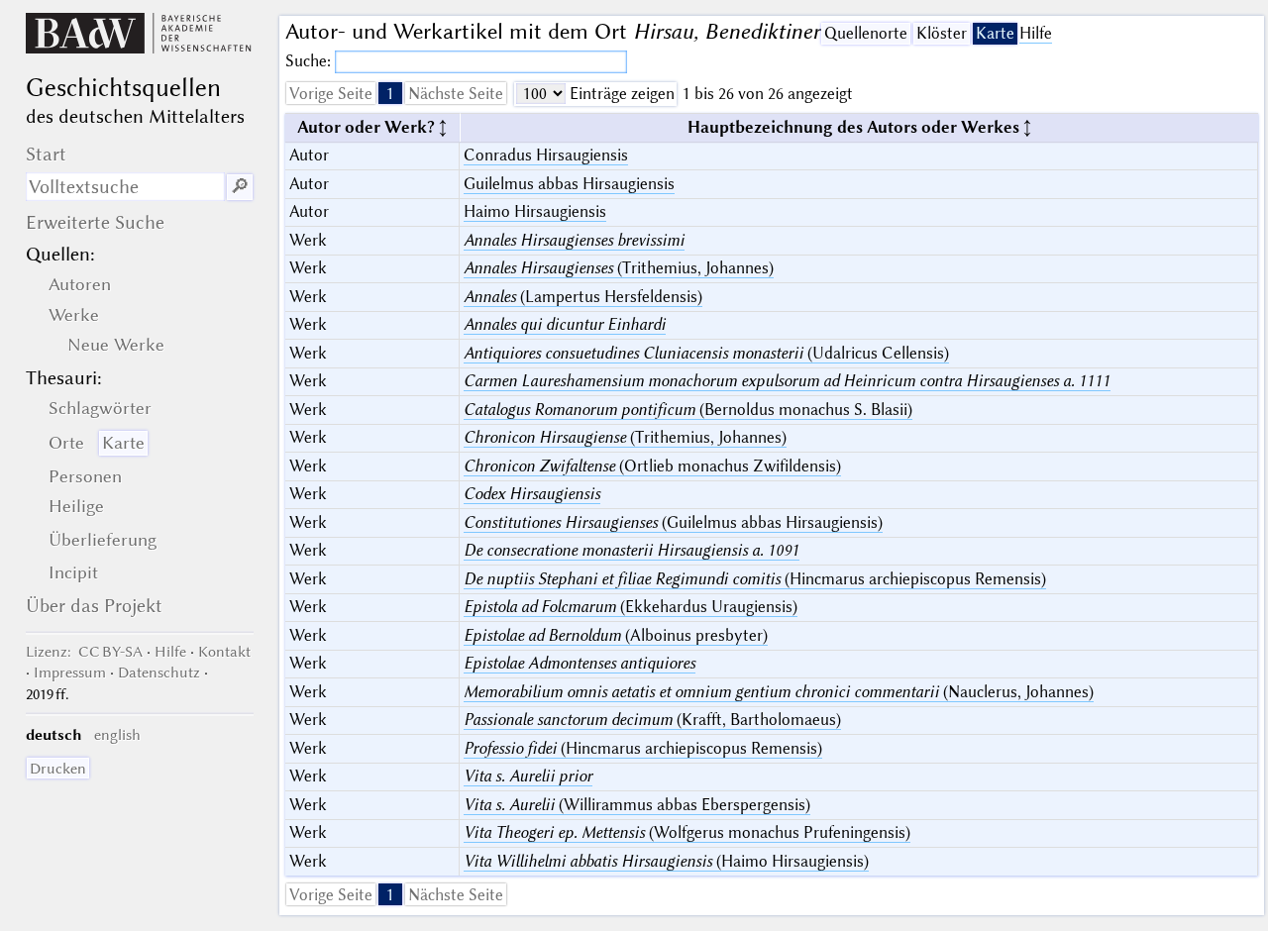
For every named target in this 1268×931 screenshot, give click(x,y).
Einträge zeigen (620, 93)
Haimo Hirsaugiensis (535, 211)
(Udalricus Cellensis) (706, 353)
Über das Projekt (94, 605)
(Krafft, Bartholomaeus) (652, 719)
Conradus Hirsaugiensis (546, 155)
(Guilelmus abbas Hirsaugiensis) (673, 522)
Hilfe (1035, 33)
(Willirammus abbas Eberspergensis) (637, 804)
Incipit (73, 572)
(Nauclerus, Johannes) (779, 691)
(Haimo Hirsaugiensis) (666, 861)
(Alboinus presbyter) (616, 635)
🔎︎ (240, 186)
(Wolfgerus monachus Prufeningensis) (687, 832)
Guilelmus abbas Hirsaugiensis (569, 183)
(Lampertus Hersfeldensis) (583, 296)
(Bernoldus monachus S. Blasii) (688, 409)
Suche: (310, 61)
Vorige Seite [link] (330, 93)
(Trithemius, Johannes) (619, 268)
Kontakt (224, 652)
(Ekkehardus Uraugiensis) (630, 606)
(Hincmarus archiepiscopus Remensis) (755, 578)
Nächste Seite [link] (455, 93)
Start (46, 154)
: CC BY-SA (84, 652)
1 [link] (390, 93)
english (117, 735)
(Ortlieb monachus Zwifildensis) (652, 466)
